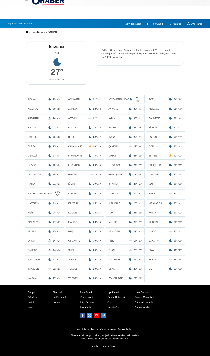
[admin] (103, 315)
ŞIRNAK (85, 259)
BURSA (44, 146)
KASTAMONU (44, 203)
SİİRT (85, 250)
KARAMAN (125, 193)
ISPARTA (125, 183)
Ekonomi (57, 292)
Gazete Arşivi (114, 307)
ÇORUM (165, 146)
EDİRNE (165, 155)
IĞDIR (85, 183)
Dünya (31, 292)
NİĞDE (165, 231)
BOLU (125, 137)
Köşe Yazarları (87, 302)
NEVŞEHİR (125, 231)
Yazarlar (176, 23)
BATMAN (85, 127)
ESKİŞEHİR (165, 165)
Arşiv (110, 302)
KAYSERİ (85, 203)
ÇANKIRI (125, 146)
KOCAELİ (85, 212)
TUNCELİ (85, 268)
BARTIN (44, 127)
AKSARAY (44, 109)
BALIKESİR (165, 118)
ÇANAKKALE (85, 146)
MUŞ (85, 231)
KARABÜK (85, 193)
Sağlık (31, 302)
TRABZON (44, 268)
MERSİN (165, 222)
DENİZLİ (44, 155)
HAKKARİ (165, 174)
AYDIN (125, 118)
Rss (78, 329)
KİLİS (44, 212)
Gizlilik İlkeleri (125, 329)
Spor (30, 307)
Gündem (32, 297)
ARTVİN (85, 118)
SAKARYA (165, 240)
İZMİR (165, 183)
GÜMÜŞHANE (125, 174)
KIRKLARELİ (165, 203)
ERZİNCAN (85, 165)
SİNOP (125, 250)
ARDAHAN (44, 118)
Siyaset (56, 302)
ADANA (44, 99)
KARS (165, 193)
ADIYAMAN (85, 99)
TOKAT (165, 259)
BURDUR (165, 137)
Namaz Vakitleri (143, 307)
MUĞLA (44, 231)
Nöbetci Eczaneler (144, 302)
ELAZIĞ (44, 165)
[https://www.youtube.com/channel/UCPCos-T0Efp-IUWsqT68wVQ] (96, 315)
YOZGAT (85, 278)
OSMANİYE (85, 240)
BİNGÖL (44, 137)
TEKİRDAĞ (125, 259)
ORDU (44, 240)
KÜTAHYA (165, 212)
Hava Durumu (38, 32)
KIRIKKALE (125, 203)
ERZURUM (125, 165)
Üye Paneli (196, 23)
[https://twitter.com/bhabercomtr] (82, 315)
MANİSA (85, 222)
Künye (94, 329)
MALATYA (44, 222)
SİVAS (165, 250)
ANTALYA (165, 109)
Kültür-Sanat (59, 297)
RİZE (125, 240)
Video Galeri (134, 23)
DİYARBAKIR (85, 155)
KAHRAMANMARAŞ (44, 193)
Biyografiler (86, 307)
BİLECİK (165, 127)
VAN (165, 268)
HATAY (44, 183)
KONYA (125, 212)
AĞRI (165, 99)
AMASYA (85, 109)
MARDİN (125, 222)
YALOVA (44, 278)
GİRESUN (85, 174)
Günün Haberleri (116, 297)
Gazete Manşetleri (144, 297)
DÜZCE (125, 155)
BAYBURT (125, 127)
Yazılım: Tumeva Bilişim (104, 346)
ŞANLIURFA (44, 259)
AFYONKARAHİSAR (124, 99)
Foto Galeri (156, 23)
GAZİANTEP (44, 174)
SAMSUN (44, 250)
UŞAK (125, 268)
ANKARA (125, 109)
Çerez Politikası (108, 329)
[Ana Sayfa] (26, 32)
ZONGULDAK (125, 278)
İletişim (85, 329)
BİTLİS (85, 137)
